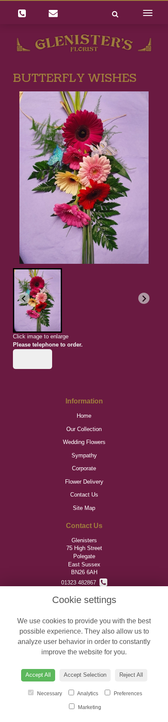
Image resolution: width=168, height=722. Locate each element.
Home (84, 416)
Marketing (89, 707)
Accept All (38, 675)
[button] (37, 300)
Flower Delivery (84, 481)
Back (34, 359)
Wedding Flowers (84, 442)
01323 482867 (80, 582)
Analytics (87, 694)
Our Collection (84, 429)
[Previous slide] (24, 298)
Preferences (127, 694)
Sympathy (84, 455)
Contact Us (84, 494)
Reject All (131, 675)
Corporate (84, 468)
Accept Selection (85, 675)
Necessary (49, 694)
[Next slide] (143, 298)
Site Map (84, 508)
